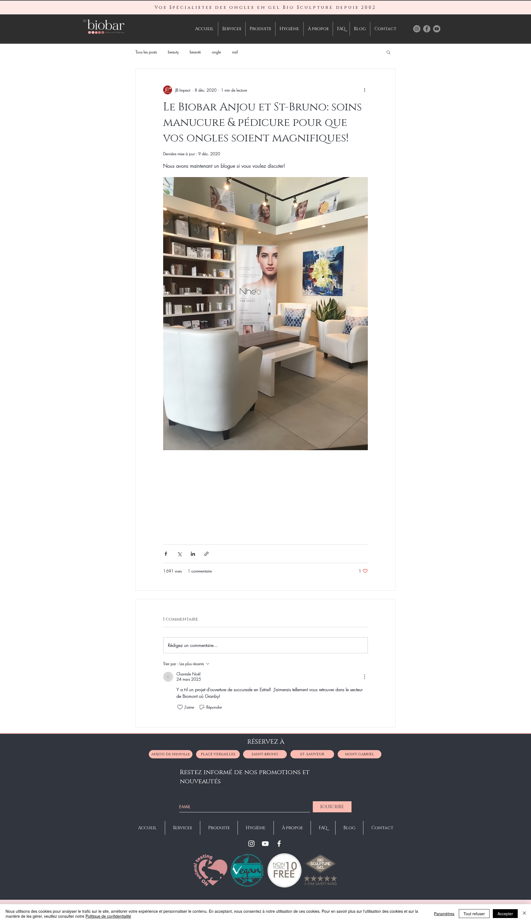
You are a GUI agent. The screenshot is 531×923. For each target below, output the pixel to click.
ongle (216, 52)
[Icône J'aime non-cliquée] (180, 707)
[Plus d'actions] (364, 90)
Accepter (505, 913)
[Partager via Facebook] (165, 553)
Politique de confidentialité (108, 916)
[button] (388, 52)
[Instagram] (251, 843)
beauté (195, 52)
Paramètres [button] (444, 913)
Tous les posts (146, 52)
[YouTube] (265, 843)
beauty (173, 52)
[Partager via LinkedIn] (193, 553)
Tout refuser (474, 913)
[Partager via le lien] (206, 553)
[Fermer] (524, 914)
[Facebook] (279, 843)
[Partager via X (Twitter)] (179, 553)
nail (235, 52)
